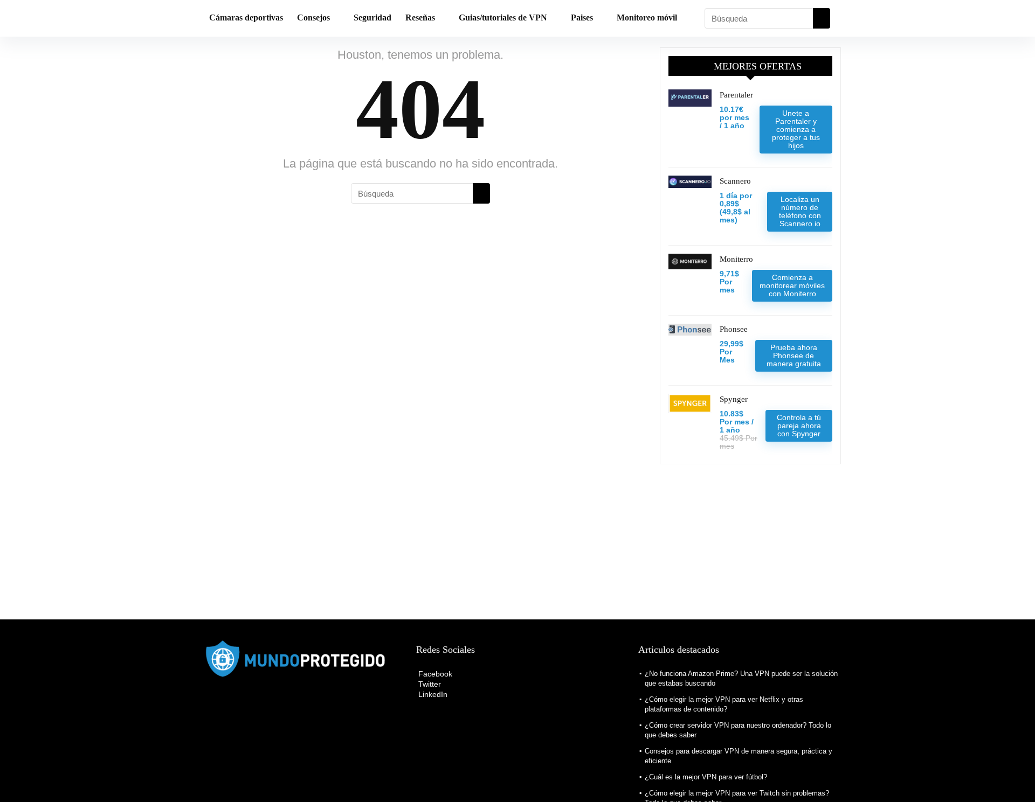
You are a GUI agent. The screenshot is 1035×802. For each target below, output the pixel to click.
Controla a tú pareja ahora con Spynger (799, 425)
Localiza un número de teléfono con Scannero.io (800, 211)
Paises (582, 17)
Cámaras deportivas (246, 17)
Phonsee (734, 329)
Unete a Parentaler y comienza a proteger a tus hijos (796, 129)
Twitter (428, 684)
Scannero (735, 181)
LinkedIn (431, 694)
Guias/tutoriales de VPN (503, 17)
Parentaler (736, 94)
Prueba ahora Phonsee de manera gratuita (794, 355)
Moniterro (736, 259)
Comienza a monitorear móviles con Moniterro (792, 285)
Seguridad (372, 17)
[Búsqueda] (821, 18)
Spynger (734, 399)
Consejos (313, 17)
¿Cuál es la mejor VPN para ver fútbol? (706, 777)
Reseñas (420, 17)
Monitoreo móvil (647, 17)
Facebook (434, 674)
